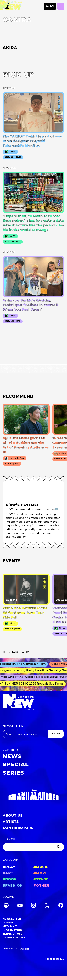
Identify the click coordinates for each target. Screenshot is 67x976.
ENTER (56, 734)
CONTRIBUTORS (18, 828)
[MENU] (60, 6)
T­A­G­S (15, 652)
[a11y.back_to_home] (11, 5)
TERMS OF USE (12, 934)
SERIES (13, 773)
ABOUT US (13, 815)
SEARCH (9, 839)
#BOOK (10, 879)
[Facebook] (60, 906)
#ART (8, 873)
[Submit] (59, 847)
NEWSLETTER (13, 726)
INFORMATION (12, 930)
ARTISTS (11, 822)
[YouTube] (19, 906)
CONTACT (9, 922)
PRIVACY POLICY (14, 938)
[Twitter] (47, 906)
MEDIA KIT (10, 926)
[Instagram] (33, 906)
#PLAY (9, 867)
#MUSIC (41, 867)
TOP (5, 652)
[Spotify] (6, 906)
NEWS (12, 756)
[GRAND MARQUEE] (33, 795)
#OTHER (41, 885)
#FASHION (13, 885)
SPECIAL (16, 765)
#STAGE (41, 879)
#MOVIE (41, 873)
